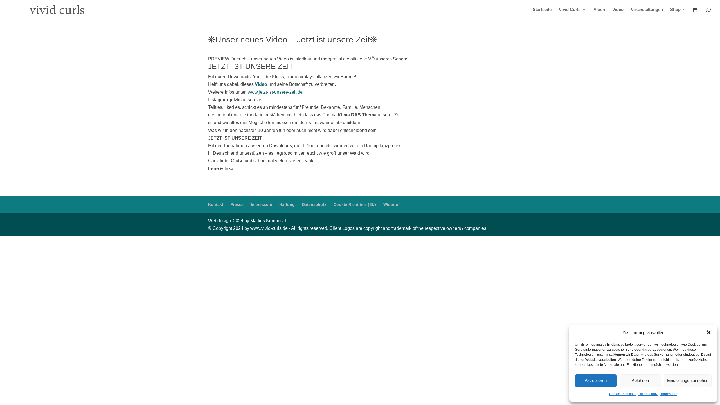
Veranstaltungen (647, 10)
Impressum (668, 394)
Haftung (287, 204)
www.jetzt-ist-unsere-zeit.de (275, 92)
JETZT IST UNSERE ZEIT (250, 66)
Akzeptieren (596, 380)
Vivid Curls (569, 10)
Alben (599, 10)
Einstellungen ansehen (687, 380)
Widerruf (391, 204)
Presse (237, 204)
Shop (675, 10)
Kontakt (215, 204)
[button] (709, 332)
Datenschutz (648, 394)
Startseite (542, 10)
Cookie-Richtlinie (622, 394)
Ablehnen (640, 380)
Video (618, 10)
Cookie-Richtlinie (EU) (355, 204)
